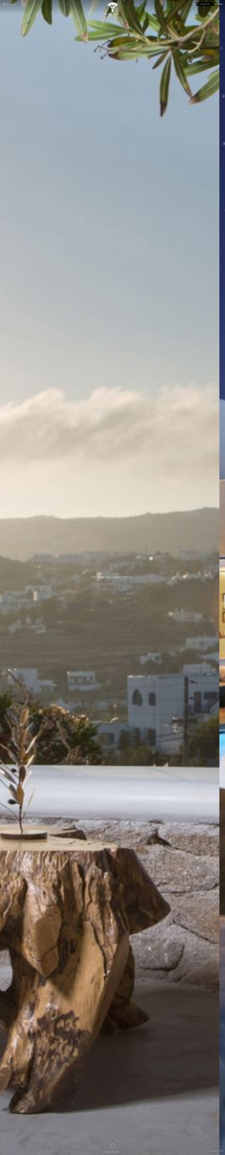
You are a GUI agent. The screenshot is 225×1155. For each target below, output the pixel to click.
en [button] (13, 4)
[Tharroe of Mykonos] (112, 5)
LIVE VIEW (219, 4)
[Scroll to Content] (112, 1145)
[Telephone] (194, 4)
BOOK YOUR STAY (205, 4)
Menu (8, 4)
